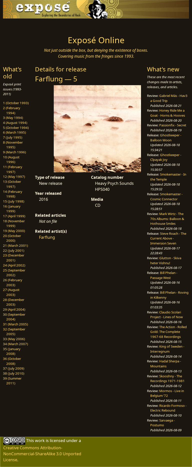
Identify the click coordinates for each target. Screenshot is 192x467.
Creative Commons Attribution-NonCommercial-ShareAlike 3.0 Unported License (42, 454)
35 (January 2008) (11, 351)
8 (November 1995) (13, 145)
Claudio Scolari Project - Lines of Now (166, 314)
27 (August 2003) (11, 292)
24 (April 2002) (14, 265)
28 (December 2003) (13, 302)
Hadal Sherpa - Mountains (165, 363)
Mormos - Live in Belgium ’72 (167, 393)
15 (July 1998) (13, 201)
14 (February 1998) (12, 194)
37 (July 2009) (13, 368)
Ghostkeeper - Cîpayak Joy (165, 157)
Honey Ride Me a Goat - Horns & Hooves (167, 113)
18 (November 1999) (14, 223)
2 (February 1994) (11, 110)
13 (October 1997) (12, 184)
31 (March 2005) (15, 324)
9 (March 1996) (14, 152)
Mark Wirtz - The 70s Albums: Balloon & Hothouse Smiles (167, 219)
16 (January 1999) (11, 209)
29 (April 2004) (14, 309)
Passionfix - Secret (172, 125)
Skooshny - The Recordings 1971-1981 (167, 378)
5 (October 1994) (16, 127)
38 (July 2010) (13, 373)
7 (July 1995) (12, 137)
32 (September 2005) (14, 331)
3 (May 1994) (13, 117)
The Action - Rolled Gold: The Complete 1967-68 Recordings (168, 332)
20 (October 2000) (12, 238)
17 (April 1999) (14, 216)
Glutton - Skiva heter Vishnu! (165, 260)
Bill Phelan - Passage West (163, 275)
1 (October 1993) (16, 103)
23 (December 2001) (13, 257)
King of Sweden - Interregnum (167, 349)
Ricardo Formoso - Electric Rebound (168, 408)
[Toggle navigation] (19, 25)
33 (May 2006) (14, 339)
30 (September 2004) (14, 317)
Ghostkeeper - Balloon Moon (165, 137)
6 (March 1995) (14, 132)
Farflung (47, 237)
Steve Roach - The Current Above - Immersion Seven (168, 238)
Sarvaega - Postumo (162, 423)
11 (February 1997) (12, 169)
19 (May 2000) (14, 231)
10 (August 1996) (11, 159)
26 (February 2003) (12, 282)
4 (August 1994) (15, 122)
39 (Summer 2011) (12, 381)
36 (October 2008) (12, 361)
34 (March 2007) (15, 344)
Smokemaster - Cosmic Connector (166, 196)
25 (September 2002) (14, 272)
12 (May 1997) (14, 176)
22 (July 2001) (13, 250)
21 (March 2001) (15, 245)
